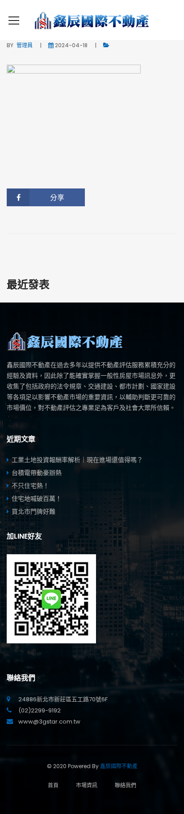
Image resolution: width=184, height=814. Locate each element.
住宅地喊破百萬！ (37, 498)
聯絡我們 (125, 785)
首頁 (53, 785)
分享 (57, 197)
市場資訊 (86, 785)
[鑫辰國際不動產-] (92, 20)
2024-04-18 (71, 45)
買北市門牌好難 (33, 511)
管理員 (25, 45)
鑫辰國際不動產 (119, 766)
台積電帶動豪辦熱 (37, 472)
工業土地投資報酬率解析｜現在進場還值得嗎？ (77, 459)
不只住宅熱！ (30, 485)
